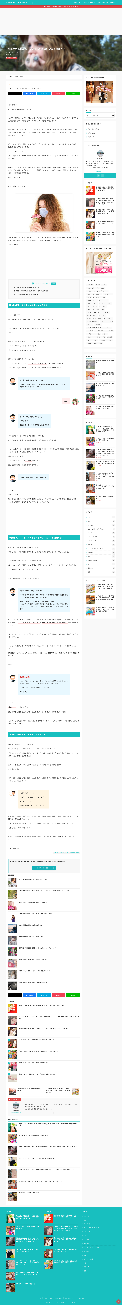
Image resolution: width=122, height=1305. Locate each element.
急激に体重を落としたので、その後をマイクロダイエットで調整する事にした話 (105, 609)
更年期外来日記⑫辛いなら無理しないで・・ (31, 925)
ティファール (100, 309)
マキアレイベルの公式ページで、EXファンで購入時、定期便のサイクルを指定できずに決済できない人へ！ (105, 429)
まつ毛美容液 (100, 288)
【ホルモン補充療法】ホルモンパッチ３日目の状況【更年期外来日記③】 (105, 374)
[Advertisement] (61, 21)
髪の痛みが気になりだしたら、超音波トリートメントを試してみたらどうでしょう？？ (43, 1028)
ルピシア (90, 331)
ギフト (101, 521)
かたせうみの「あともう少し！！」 (20, 2)
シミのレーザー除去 (99, 297)
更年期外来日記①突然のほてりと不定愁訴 (30, 936)
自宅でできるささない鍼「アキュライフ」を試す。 (33, 959)
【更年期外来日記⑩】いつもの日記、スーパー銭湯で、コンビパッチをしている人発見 (43, 891)
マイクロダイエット (93, 321)
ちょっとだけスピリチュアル (101, 529)
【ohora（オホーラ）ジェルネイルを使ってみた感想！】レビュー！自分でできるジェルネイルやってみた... (105, 201)
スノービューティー (105, 303)
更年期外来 (91, 337)
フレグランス (109, 318)
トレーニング (101, 537)
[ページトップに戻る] (118, 1301)
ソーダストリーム (93, 306)
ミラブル (90, 325)
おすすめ (101, 517)
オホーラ (99, 294)
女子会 (98, 334)
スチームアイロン (93, 303)
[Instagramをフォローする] (52, 1113)
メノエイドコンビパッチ (61, 853)
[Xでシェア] (15, 93)
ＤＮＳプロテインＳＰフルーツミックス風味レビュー (34, 1063)
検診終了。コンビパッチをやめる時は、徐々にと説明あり (31, 291)
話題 (101, 572)
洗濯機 (110, 337)
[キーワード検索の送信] (113, 116)
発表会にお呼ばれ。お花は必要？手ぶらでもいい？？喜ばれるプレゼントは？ (41, 1005)
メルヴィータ (107, 328)
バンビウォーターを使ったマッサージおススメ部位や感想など (36, 1074)
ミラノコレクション (107, 321)
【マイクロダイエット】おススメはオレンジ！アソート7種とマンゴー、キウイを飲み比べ (105, 586)
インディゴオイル (103, 291)
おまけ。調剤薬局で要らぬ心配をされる (26, 294)
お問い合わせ (91, 2)
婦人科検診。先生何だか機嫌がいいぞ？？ (26, 287)
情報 (101, 556)
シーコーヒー (104, 300)
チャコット (91, 309)
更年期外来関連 (12, 58)
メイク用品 (99, 325)
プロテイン (101, 541)
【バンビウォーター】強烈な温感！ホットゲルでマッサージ (36, 1040)
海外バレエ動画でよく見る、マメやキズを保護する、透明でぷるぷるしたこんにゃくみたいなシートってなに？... (105, 452)
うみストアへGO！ (43, 868)
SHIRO (104, 285)
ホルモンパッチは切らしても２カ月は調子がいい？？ (34, 971)
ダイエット (103, 306)
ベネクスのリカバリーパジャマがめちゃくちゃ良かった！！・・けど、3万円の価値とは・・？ (46, 1170)
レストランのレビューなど (101, 548)
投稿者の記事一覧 (16, 1113)
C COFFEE (90, 285)
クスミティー (108, 294)
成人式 (105, 334)
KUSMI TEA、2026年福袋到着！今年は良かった (33, 1135)
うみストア (91, 137)
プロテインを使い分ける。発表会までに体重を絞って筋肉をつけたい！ (39, 1051)
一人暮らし (91, 334)
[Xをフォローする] (50, 1113)
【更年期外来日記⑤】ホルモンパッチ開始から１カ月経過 (35, 914)
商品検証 (112, 2)
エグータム (91, 294)
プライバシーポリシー (102, 2)
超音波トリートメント (106, 340)
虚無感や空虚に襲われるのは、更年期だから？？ (32, 982)
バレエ (81, 2)
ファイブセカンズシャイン (95, 318)
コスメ (89, 297)
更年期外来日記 (75, 853)
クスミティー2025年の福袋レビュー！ (30, 1193)
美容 (85, 2)
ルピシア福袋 (99, 331)
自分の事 (101, 568)
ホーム (75, 2)
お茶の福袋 (91, 288)
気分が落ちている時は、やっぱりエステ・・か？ (32, 879)
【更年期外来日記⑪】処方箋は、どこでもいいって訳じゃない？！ (38, 948)
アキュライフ (91, 291)
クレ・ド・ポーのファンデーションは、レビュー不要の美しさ (36, 1158)
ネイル (101, 312)
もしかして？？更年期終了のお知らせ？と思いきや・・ (34, 902)
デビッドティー (92, 312)
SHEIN (98, 285)
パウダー (102, 315)
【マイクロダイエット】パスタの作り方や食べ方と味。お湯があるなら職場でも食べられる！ (105, 597)
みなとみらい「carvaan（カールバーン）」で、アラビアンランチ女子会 (40, 1181)
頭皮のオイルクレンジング (95, 343)
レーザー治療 (109, 331)
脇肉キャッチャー (93, 340)
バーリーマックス (93, 315)
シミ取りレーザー (93, 300)
